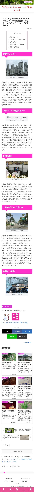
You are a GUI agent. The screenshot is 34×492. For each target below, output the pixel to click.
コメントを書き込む (17, 451)
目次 (15, 33)
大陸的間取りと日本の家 (17, 44)
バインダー (17, 483)
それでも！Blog (7, 306)
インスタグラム (8, 481)
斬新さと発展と (14, 47)
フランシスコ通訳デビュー (17, 39)
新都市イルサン (14, 37)
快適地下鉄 (13, 42)
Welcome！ (9, 478)
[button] (22, 336)
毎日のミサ (25, 481)
